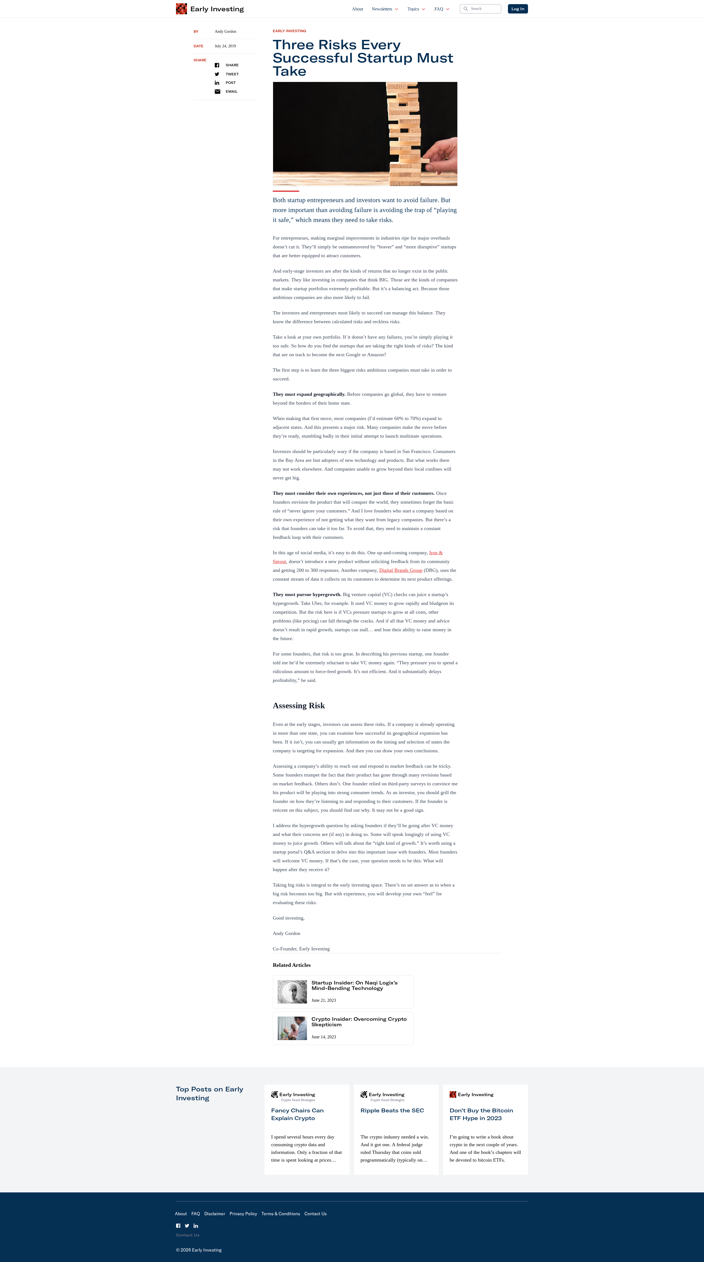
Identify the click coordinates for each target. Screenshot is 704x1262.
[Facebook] (178, 1225)
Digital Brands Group (400, 570)
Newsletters (382, 9)
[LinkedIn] (196, 1225)
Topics (413, 9)
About (357, 9)
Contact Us (315, 1213)
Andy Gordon (225, 31)
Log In (518, 8)
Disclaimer (214, 1213)
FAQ (439, 9)
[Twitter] (187, 1225)
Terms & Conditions (281, 1213)
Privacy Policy (243, 1213)
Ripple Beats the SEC (392, 1110)
